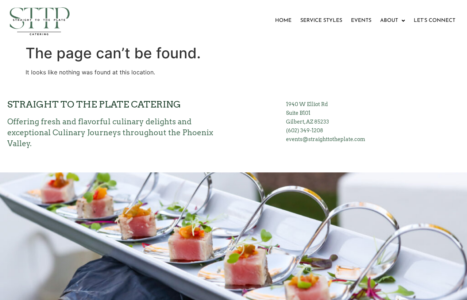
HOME (283, 20)
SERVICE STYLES (321, 20)
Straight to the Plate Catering (94, 104)
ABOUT (389, 20)
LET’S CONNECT (434, 20)
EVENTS (361, 20)
